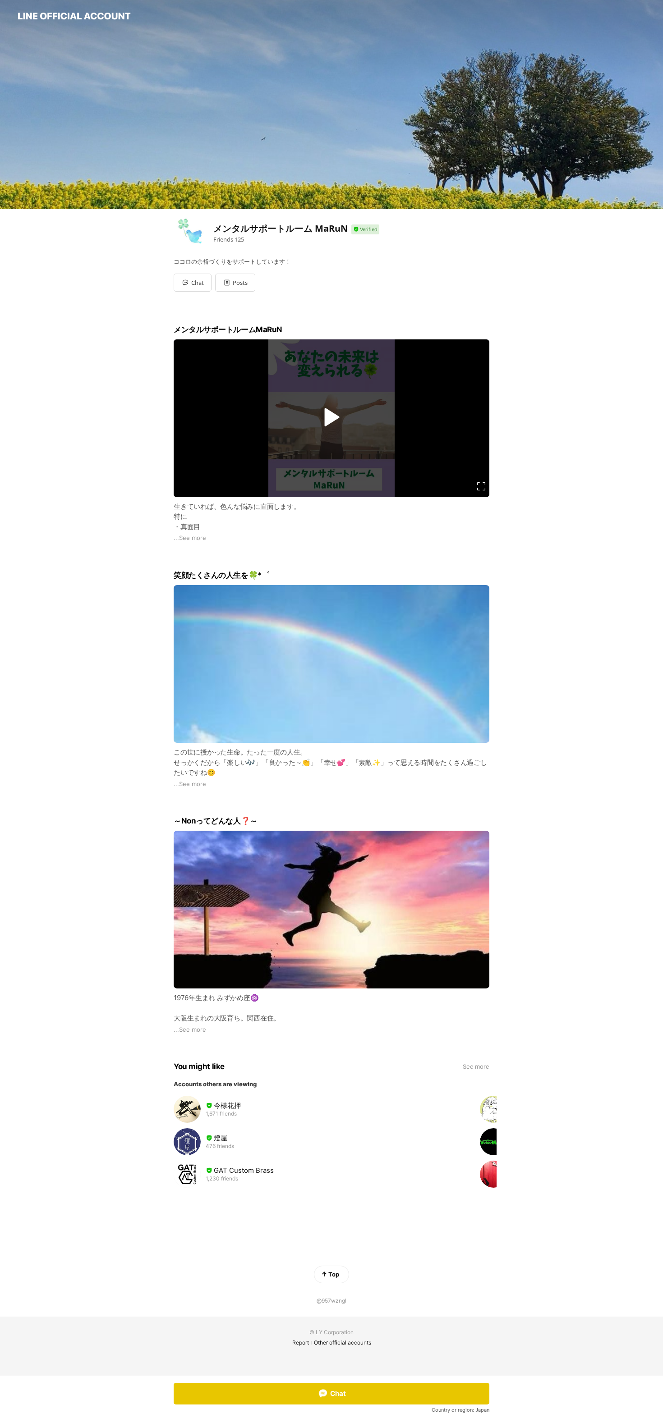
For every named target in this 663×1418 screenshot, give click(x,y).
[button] (235, 283)
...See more (190, 537)
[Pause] (331, 417)
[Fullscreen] (481, 486)
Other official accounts (342, 1342)
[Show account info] (365, 229)
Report (300, 1342)
